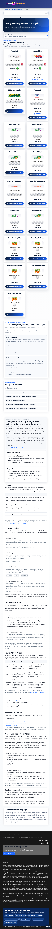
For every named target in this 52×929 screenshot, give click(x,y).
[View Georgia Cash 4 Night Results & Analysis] (37, 157)
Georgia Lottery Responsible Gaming (15, 721)
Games (48, 926)
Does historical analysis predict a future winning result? (21, 408)
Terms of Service (43, 841)
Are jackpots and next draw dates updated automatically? (21, 396)
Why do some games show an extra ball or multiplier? (20, 404)
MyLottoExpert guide (25, 919)
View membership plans (10, 922)
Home (5, 17)
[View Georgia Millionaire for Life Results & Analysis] (14, 96)
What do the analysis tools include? (15, 400)
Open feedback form (8, 853)
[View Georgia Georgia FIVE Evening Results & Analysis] (37, 187)
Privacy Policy (44, 843)
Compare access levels (38, 919)
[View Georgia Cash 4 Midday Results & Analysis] (14, 157)
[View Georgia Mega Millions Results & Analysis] (37, 57)
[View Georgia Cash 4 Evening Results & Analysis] (37, 216)
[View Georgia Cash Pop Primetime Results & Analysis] (37, 271)
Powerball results (9, 915)
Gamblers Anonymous (11, 725)
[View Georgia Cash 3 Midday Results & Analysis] (14, 130)
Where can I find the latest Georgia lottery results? (19, 392)
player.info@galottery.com (17, 701)
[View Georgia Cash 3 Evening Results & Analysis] (37, 130)
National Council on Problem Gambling (16, 723)
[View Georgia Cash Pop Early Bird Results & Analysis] (14, 243)
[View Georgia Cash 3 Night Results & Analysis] (14, 216)
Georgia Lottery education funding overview (16, 523)
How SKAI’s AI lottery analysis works (17, 448)
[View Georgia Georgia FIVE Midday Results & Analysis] (14, 187)
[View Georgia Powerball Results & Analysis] (14, 57)
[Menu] (3, 3)
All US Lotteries (12, 17)
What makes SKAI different (11, 919)
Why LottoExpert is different (35, 915)
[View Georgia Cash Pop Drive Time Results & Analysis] (14, 271)
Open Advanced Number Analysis (14, 83)
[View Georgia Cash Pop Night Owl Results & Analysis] (14, 299)
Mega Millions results (21, 915)
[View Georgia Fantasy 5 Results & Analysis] (37, 96)
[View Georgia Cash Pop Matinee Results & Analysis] (37, 243)
